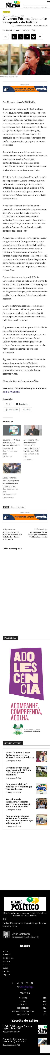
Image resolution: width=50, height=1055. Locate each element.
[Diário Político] (25, 904)
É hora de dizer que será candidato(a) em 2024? (15, 1040)
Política (6, 12)
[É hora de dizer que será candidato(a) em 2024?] (42, 1042)
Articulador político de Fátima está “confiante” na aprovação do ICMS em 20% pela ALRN (31, 445)
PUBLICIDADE (10, 638)
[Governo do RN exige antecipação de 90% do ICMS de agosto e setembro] (41, 771)
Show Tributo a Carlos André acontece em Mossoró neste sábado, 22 (20, 755)
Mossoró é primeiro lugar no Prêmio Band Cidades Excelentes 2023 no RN (12, 535)
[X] (20, 36)
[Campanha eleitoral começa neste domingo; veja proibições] (41, 788)
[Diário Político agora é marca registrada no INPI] (42, 1029)
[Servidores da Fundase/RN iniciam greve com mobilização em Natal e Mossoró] (41, 803)
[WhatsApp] (14, 36)
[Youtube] (31, 983)
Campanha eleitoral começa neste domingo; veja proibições (19, 786)
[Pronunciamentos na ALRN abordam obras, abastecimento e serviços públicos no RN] (41, 820)
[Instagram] (17, 983)
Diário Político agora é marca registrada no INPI (17, 1027)
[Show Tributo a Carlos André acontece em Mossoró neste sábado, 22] (41, 756)
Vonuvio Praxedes (13, 30)
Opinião (21, 507)
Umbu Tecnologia (26, 987)
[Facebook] (27, 36)
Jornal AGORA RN (11, 391)
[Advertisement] (25, 859)
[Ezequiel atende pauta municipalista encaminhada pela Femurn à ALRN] (12, 468)
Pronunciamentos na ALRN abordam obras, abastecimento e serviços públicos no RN (19, 819)
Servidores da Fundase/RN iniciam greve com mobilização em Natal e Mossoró (18, 803)
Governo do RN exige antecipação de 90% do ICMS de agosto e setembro (18, 771)
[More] (40, 36)
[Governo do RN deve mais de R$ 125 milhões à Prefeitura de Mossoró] (12, 430)
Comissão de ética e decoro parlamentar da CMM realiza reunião (37, 534)
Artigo (13, 507)
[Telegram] (33, 36)
